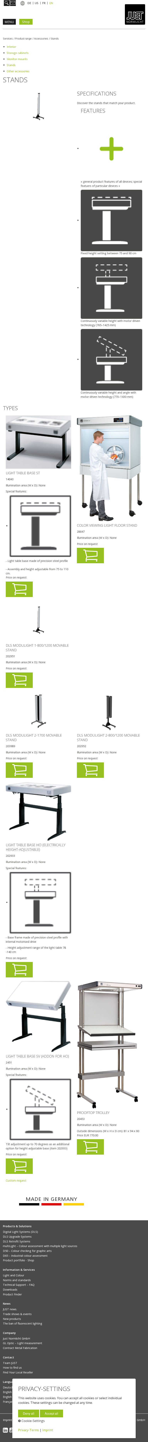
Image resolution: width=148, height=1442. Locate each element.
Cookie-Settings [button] (33, 1421)
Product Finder (12, 1294)
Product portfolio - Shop (18, 1260)
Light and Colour (13, 1275)
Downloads (10, 1289)
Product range (23, 38)
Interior (11, 47)
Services (8, 38)
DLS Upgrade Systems (17, 1236)
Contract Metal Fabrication (20, 1348)
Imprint (7, 1420)
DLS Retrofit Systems (16, 1241)
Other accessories (18, 71)
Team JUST (10, 1363)
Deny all (28, 1413)
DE (29, 3)
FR (43, 3)
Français (8, 1401)
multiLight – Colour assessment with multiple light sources (40, 1246)
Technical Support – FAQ (18, 1285)
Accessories (41, 38)
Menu (9, 22)
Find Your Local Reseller (18, 1372)
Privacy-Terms (28, 1430)
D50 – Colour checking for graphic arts (27, 1251)
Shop (26, 22)
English (7, 1392)
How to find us (12, 1367)
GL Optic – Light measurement (22, 1343)
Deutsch (8, 1387)
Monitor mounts (17, 59)
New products (12, 1319)
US (36, 3)
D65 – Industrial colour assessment (25, 1255)
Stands (55, 38)
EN (51, 3)
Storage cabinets (18, 53)
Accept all (51, 1413)
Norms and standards (17, 1280)
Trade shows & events (17, 1314)
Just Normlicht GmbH (16, 1338)
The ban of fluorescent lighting (22, 1323)
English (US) (10, 1397)
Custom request (16, 1180)
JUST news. (10, 1309)
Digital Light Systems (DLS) (20, 1232)
